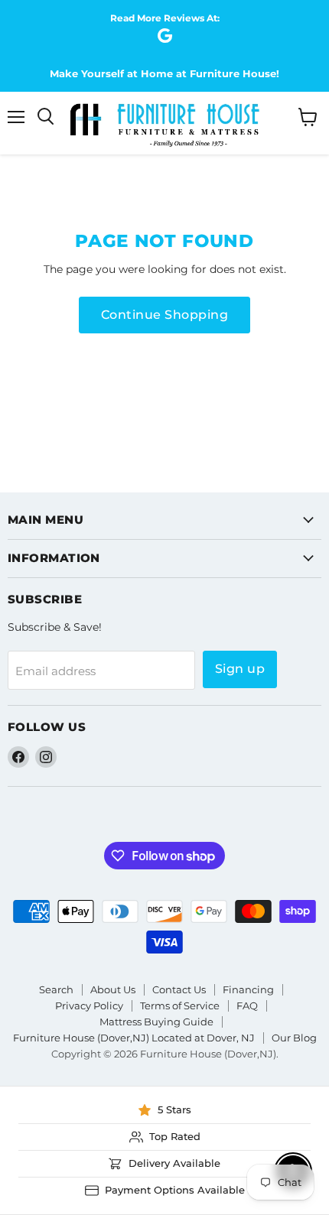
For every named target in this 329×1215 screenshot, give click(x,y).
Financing (248, 989)
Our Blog (294, 1037)
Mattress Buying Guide (156, 1021)
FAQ (247, 1005)
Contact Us (179, 989)
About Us (112, 989)
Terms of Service (180, 1005)
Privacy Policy (89, 1005)
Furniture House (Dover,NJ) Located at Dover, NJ (134, 1037)
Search (56, 989)
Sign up (240, 668)
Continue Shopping (164, 314)
